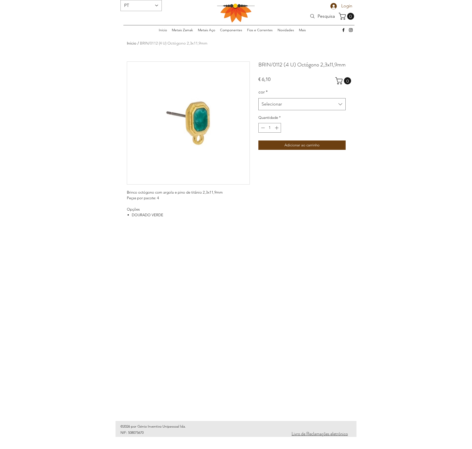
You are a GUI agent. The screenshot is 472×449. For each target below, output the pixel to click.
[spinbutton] (270, 127)
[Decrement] (262, 127)
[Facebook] (343, 30)
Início (131, 43)
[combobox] (302, 104)
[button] (347, 16)
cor (263, 92)
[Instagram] (350, 30)
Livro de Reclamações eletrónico (320, 434)
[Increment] (277, 127)
